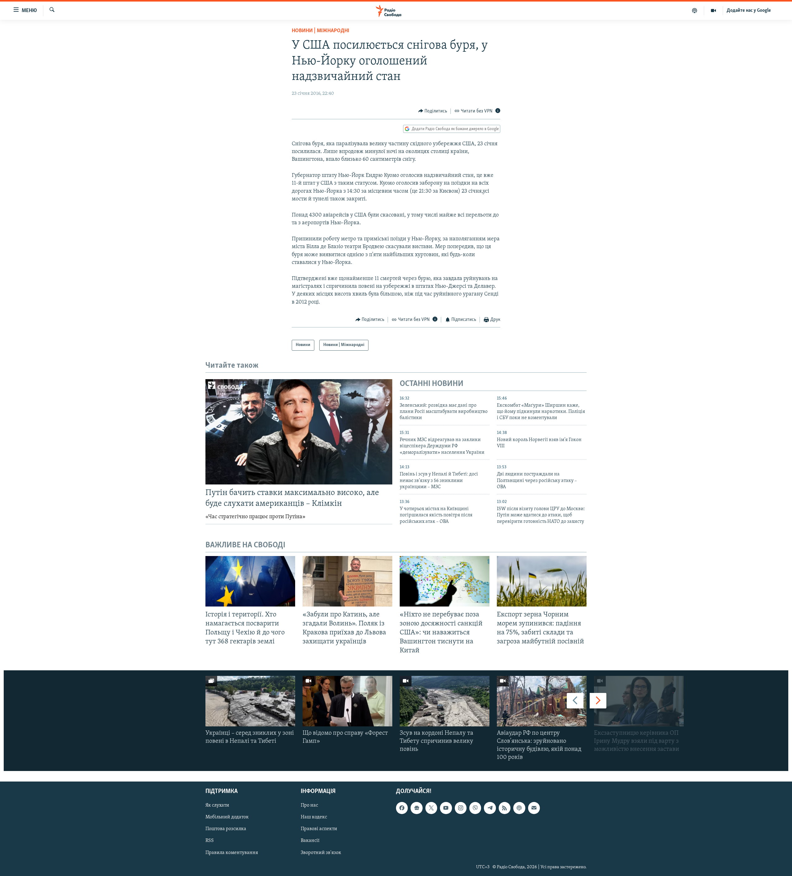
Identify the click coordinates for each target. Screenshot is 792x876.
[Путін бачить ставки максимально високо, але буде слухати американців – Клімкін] (298, 431)
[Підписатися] (534, 808)
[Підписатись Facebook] (402, 808)
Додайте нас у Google (749, 10)
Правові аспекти (319, 828)
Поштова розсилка (225, 828)
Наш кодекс (314, 817)
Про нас (309, 805)
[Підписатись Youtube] (446, 808)
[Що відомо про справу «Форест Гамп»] (347, 701)
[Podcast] (519, 808)
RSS (209, 840)
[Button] (432, 111)
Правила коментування (231, 852)
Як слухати (217, 805)
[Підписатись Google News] (416, 808)
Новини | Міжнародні (320, 31)
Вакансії (310, 840)
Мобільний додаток (227, 817)
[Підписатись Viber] (475, 808)
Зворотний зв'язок (321, 852)
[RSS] (504, 808)
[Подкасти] (694, 10)
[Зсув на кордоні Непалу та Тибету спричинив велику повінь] (444, 701)
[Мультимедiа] (713, 10)
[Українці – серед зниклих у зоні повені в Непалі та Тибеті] (250, 701)
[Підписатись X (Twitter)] (431, 808)
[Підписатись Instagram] (461, 808)
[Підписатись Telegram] (490, 808)
